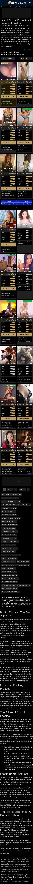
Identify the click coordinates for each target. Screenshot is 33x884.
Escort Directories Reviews (22, 877)
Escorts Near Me (6, 879)
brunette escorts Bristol (9, 575)
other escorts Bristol (23, 585)
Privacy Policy (25, 875)
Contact (3, 875)
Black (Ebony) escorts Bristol (11, 501)
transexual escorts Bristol (10, 592)
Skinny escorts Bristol (9, 551)
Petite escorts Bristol (22, 565)
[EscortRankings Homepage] (16, 2)
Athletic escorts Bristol (9, 558)
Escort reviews (5, 7)
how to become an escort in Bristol (11, 851)
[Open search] (30, 3)
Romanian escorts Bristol (10, 525)
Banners (4, 877)
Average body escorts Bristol (11, 555)
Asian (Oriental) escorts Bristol (11, 494)
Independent (12, 54)
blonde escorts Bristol (9, 571)
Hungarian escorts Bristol (10, 541)
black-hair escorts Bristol (10, 578)
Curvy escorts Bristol (8, 561)
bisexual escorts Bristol (9, 588)
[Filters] (26, 58)
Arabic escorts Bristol (9, 508)
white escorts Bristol (8, 585)
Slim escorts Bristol (8, 565)
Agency (21, 54)
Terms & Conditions (13, 875)
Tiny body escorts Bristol (9, 548)
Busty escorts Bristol (8, 568)
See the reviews (7, 96)
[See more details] (13, 105)
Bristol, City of (16, 7)
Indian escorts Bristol (8, 511)
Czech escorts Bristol (8, 545)
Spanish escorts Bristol (9, 535)
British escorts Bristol (9, 515)
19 (21, 489)
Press (10, 877)
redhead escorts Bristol (9, 582)
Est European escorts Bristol (11, 518)
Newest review (8, 58)
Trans (17, 52)
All (4, 52)
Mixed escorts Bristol (8, 504)
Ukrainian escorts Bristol (10, 531)
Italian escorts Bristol (9, 538)
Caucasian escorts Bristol (10, 498)
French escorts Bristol (9, 521)
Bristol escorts (26, 7)
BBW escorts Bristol (23, 561)
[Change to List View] (30, 58)
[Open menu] (3, 3)
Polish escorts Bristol (9, 528)
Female (10, 52)
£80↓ (22, 58)
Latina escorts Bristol (23, 504)
